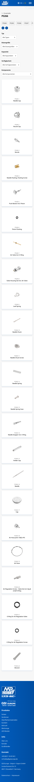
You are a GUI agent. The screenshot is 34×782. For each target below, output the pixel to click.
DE (25, 3)
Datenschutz (6, 775)
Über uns (5, 741)
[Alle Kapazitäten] (9, 56)
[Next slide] (6, 28)
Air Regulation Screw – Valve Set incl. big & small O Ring (17, 590)
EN (21, 3)
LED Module (6, 731)
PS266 (19, 23)
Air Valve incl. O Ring (17, 255)
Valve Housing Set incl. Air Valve (17, 281)
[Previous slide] (3, 28)
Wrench (17, 668)
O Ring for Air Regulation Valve (17, 616)
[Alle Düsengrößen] (10, 47)
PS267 (26, 23)
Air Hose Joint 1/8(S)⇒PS (17, 538)
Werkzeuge (5, 728)
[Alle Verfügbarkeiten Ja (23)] (11, 65)
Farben (4, 714)
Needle (17, 486)
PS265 (12, 23)
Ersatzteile (7, 13)
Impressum (15, 775)
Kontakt (4, 744)
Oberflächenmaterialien (9, 720)
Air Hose (17, 563)
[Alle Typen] (9, 37)
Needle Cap (17, 101)
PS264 (5, 23)
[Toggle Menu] (30, 3)
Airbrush (4, 725)
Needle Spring (17, 383)
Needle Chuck (17, 332)
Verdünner (5, 717)
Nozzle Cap (17, 126)
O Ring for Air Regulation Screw (17, 642)
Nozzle (17, 152)
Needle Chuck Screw (17, 358)
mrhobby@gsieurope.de (10, 759)
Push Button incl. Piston (17, 203)
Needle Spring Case (17, 409)
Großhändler (6, 746)
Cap (17, 512)
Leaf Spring (17, 306)
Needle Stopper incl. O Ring (17, 435)
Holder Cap (17, 460)
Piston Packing (17, 229)
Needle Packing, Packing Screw (17, 178)
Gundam (4, 723)
